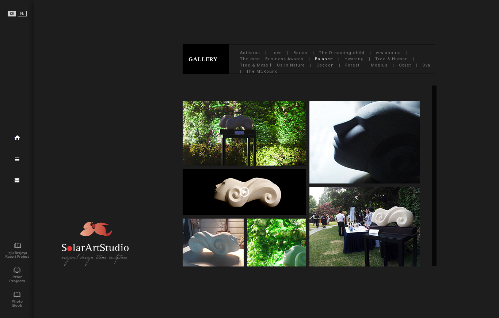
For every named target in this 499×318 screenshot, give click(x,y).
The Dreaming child (342, 52)
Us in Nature (291, 65)
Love (276, 52)
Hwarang (354, 59)
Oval (427, 65)
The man (250, 59)
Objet (405, 65)
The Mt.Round (262, 71)
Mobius (379, 65)
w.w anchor (388, 52)
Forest (352, 65)
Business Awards (284, 59)
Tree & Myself (256, 65)
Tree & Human (391, 59)
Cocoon (325, 65)
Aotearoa (250, 52)
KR (12, 14)
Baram (300, 52)
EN (22, 14)
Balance (324, 59)
